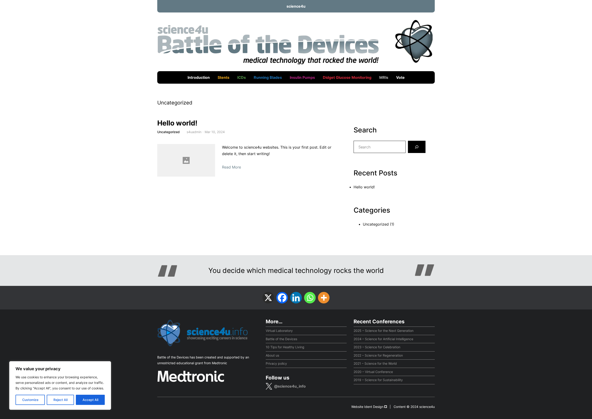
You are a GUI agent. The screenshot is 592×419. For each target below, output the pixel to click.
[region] (60, 385)
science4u (296, 6)
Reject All (60, 400)
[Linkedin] (296, 297)
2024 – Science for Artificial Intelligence (383, 339)
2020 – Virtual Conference (373, 372)
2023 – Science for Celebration (377, 347)
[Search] (417, 147)
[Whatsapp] (309, 297)
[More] (323, 297)
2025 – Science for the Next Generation (383, 331)
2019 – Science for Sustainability (378, 380)
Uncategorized (168, 132)
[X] (268, 297)
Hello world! (177, 123)
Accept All (90, 400)
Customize (30, 400)
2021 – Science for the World (375, 363)
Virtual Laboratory (279, 331)
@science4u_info (290, 386)
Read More (231, 167)
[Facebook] (282, 297)
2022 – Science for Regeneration (378, 355)
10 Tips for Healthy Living (285, 347)
